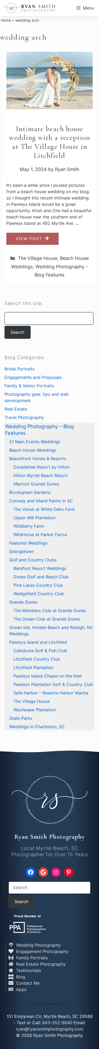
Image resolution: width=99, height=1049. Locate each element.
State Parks (20, 718)
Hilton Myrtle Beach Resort (40, 475)
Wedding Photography (38, 945)
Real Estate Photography (40, 964)
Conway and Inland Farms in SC (41, 500)
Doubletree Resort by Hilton (41, 467)
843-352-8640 (57, 1022)
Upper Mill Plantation (34, 517)
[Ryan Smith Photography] (29, 8)
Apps (20, 989)
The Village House (37, 258)
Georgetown (21, 551)
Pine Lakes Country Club (38, 585)
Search (17, 332)
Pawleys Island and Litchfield (38, 642)
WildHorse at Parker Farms (40, 534)
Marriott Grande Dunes (36, 484)
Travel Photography (24, 417)
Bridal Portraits (19, 368)
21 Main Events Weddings (34, 441)
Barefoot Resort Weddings (39, 568)
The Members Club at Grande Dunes (49, 610)
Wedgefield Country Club (38, 593)
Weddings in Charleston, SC (37, 726)
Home (6, 20)
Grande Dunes (23, 602)
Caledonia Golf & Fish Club (40, 650)
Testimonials (28, 970)
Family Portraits (31, 957)
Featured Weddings (28, 543)
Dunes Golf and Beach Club (40, 576)
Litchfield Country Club (36, 659)
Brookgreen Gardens (29, 492)
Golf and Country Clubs (32, 559)
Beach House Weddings (32, 450)
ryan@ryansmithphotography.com (49, 1029)
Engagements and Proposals (33, 377)
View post (29, 238)
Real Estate (15, 409)
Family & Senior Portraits (29, 385)
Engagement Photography (41, 951)
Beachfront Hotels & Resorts (37, 458)
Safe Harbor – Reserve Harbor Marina (50, 692)
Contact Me (27, 983)
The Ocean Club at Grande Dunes (46, 619)
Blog (20, 976)
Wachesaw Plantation (34, 709)
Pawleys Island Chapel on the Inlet (47, 676)
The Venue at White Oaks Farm (44, 509)
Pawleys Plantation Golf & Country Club (53, 684)
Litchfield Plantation (33, 667)
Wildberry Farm (28, 526)
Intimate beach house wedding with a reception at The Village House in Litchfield (49, 142)
